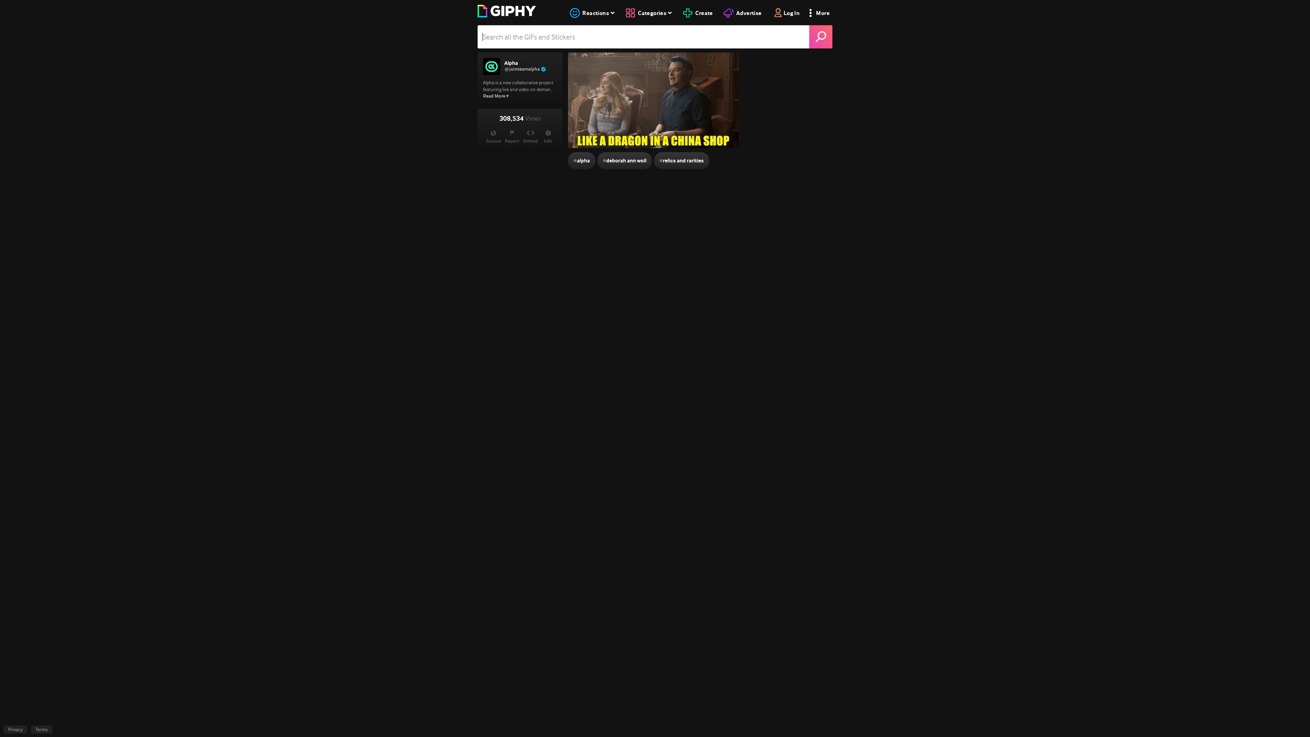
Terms (41, 729)
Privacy (15, 729)
